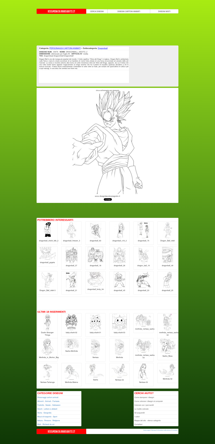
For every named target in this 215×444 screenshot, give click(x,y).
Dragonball (103, 48)
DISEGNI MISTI (164, 11)
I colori (137, 416)
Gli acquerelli (139, 412)
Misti (39, 424)
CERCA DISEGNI (97, 11)
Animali (48, 401)
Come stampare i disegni (144, 397)
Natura (40, 420)
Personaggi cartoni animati (47, 397)
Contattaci (138, 424)
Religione (56, 420)
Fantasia (56, 401)
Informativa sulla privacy (164, 430)
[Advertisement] (107, 29)
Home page (146, 430)
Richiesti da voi (48, 424)
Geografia (47, 412)
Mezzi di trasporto (44, 416)
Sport (55, 416)
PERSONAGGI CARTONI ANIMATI (65, 48)
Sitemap (153, 430)
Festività (40, 405)
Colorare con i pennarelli (144, 405)
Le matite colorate (141, 409)
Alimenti (40, 401)
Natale (48, 405)
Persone (47, 420)
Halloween (56, 405)
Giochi (39, 409)
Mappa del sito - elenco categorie (147, 420)
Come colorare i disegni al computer (148, 401)
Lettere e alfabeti (50, 409)
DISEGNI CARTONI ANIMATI (128, 11)
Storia (39, 412)
